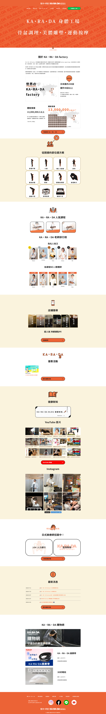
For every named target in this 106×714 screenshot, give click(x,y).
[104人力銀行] (39, 547)
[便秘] (46, 177)
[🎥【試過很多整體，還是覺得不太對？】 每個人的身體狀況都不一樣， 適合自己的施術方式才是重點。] (53, 483)
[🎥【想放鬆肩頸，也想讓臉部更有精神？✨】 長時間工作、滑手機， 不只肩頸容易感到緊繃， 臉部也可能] (72, 501)
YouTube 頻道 (53, 462)
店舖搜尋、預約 (74, 8)
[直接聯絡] (67, 547)
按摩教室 (64, 8)
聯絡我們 (68, 696)
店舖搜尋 (53, 340)
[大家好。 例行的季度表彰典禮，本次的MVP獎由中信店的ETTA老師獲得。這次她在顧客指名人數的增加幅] (34, 483)
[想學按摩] (46, 191)
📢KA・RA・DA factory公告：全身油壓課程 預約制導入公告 (53, 595)
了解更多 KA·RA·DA (53, 132)
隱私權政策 (40, 696)
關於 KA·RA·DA (43, 8)
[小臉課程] (69, 227)
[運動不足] (32, 191)
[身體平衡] (32, 163)
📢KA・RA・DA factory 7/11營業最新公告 (49, 588)
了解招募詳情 (53, 559)
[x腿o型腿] (60, 163)
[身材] (74, 163)
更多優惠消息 (53, 379)
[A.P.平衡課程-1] (37, 227)
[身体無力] (74, 177)
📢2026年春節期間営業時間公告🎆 (47, 602)
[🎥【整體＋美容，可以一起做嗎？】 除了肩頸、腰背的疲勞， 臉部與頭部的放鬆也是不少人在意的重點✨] (53, 501)
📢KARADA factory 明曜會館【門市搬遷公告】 (50, 598)
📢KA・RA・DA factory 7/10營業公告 (48, 591)
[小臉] (46, 163)
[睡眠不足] (60, 191)
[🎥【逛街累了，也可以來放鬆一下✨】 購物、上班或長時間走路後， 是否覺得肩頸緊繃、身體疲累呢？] (72, 483)
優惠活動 (28, 8)
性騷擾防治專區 (76, 696)
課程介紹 (35, 8)
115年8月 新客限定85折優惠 (31, 375)
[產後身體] (32, 177)
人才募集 (61, 696)
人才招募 (52, 8)
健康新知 (58, 8)
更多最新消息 (53, 607)
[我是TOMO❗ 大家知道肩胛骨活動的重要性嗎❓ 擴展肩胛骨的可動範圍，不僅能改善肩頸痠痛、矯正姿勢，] (34, 501)
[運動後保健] (60, 177)
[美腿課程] (53, 227)
